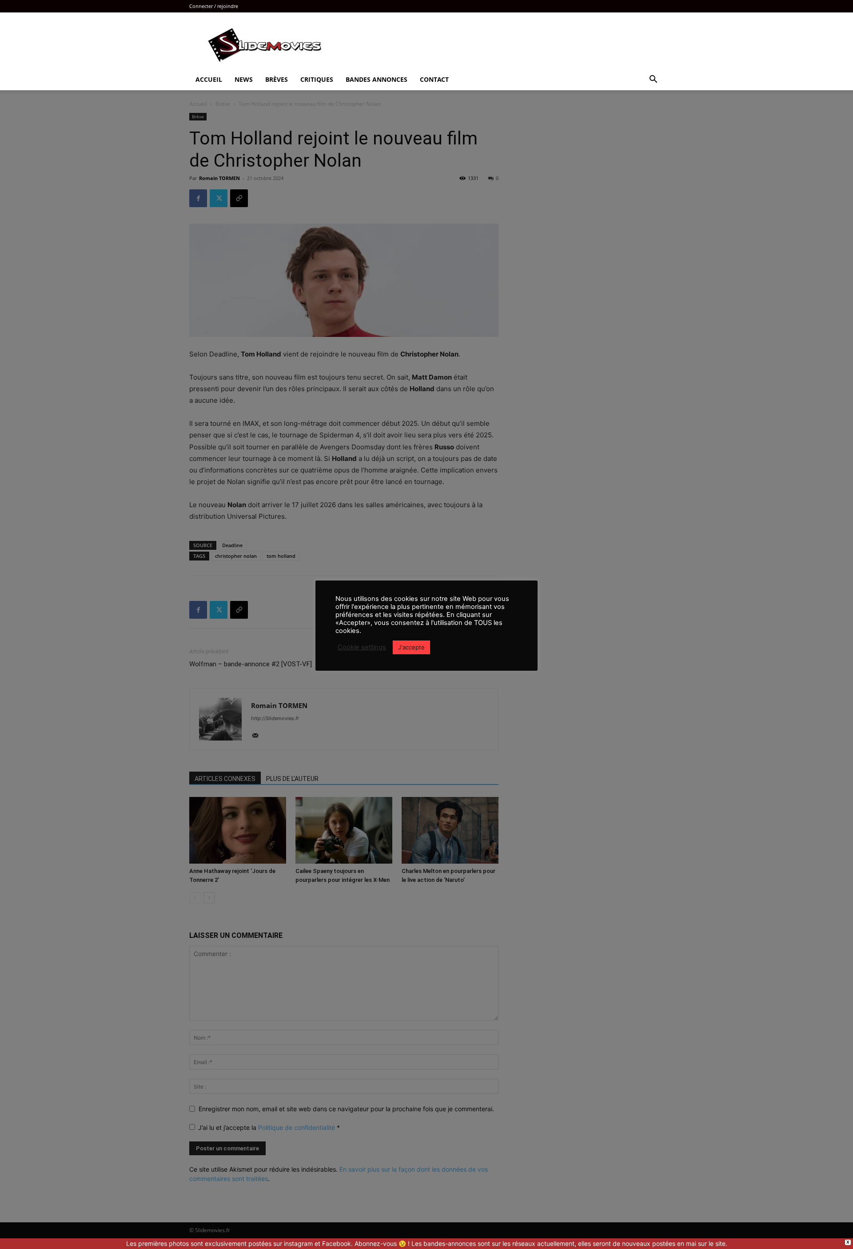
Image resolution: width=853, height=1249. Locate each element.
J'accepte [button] (411, 647)
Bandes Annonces (376, 79)
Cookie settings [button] (362, 647)
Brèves (276, 79)
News (244, 79)
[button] (653, 80)
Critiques (316, 79)
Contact (434, 79)
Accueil (208, 79)
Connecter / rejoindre (213, 6)
